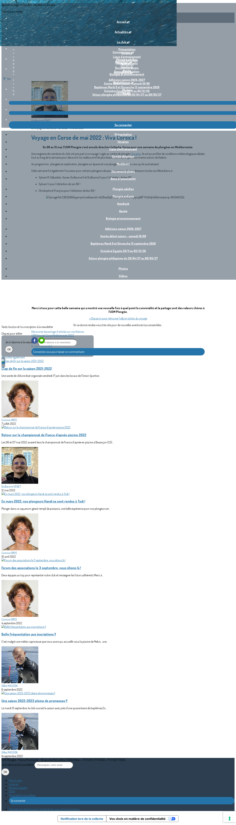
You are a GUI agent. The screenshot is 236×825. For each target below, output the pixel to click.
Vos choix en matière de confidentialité (137, 819)
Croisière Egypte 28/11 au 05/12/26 (123, 251)
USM (34, 335)
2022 (71, 335)
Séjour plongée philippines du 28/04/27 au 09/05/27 (123, 258)
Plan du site (15, 780)
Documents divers (123, 171)
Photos (127, 90)
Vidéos (123, 276)
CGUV (12, 791)
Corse (49, 335)
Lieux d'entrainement (127, 57)
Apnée (123, 211)
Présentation (127, 49)
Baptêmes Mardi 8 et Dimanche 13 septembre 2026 (126, 87)
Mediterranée (60, 335)
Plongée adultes (127, 59)
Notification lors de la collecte (82, 819)
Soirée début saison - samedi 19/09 (123, 236)
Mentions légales (18, 788)
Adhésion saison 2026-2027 (127, 80)
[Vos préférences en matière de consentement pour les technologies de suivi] (229, 818)
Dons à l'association (123, 178)
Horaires (123, 142)
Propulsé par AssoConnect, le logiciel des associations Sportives (44, 809)
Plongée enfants (123, 196)
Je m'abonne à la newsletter (21, 342)
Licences (13, 784)
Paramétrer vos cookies (22, 795)
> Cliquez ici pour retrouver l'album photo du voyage (118, 318)
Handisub (127, 67)
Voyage (41, 335)
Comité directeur (123, 156)
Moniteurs (123, 164)
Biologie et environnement (127, 74)
